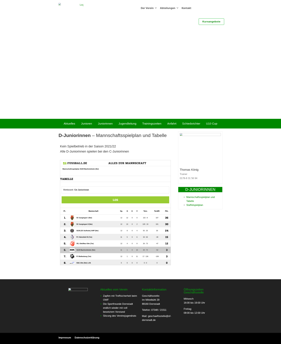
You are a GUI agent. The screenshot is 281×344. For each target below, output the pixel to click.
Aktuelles (69, 123)
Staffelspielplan (194, 205)
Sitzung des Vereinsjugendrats (119, 315)
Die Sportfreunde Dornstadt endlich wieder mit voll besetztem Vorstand (118, 308)
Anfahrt (171, 123)
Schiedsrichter (191, 123)
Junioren (86, 123)
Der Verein (147, 8)
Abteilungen (167, 8)
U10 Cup (211, 123)
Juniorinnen (105, 123)
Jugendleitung (127, 123)
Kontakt (186, 8)
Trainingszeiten (151, 123)
